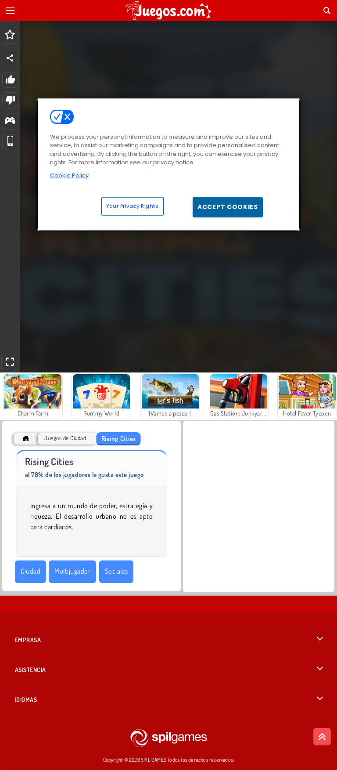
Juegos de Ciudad (65, 438)
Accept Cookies (227, 206)
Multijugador (72, 571)
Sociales (116, 571)
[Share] (10, 58)
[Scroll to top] (322, 736)
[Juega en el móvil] (10, 142)
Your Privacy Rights (132, 206)
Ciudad (30, 571)
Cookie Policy (69, 175)
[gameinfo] (10, 121)
